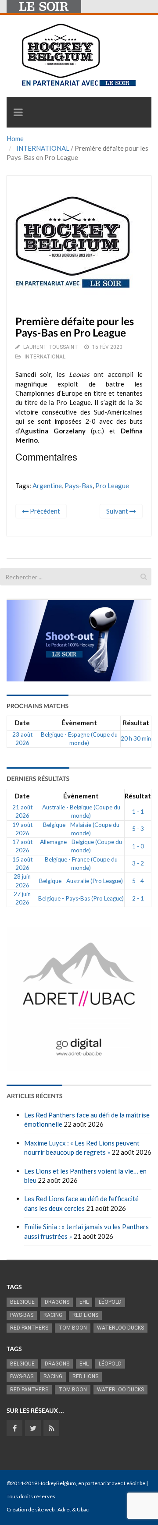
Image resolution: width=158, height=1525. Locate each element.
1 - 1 (138, 811)
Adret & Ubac (73, 1509)
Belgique (22, 1302)
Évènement (79, 723)
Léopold (110, 1302)
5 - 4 (138, 880)
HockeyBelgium (57, 1483)
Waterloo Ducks (120, 1328)
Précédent (44, 511)
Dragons (57, 1302)
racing (52, 1315)
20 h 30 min (136, 738)
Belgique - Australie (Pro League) (81, 880)
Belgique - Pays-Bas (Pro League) (81, 898)
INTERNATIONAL (42, 148)
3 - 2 (138, 863)
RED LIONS (85, 1315)
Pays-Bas (79, 485)
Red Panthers (29, 1328)
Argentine (47, 485)
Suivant (117, 511)
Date (22, 723)
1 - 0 (138, 846)
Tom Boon (72, 1328)
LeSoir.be (134, 1483)
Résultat (136, 723)
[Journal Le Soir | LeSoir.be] (44, 6)
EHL (84, 1302)
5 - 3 (138, 828)
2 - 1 (138, 898)
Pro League (112, 485)
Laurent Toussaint (50, 347)
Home (15, 138)
